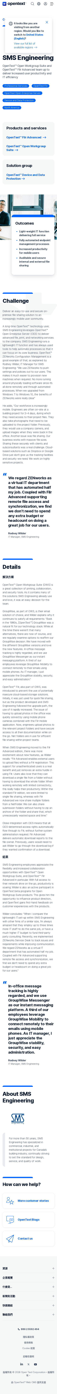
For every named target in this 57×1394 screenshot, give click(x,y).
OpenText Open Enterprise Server (22, 93)
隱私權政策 (28, 1337)
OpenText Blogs (28, 1219)
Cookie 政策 (28, 1348)
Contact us (25, 1238)
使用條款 (28, 1342)
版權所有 (7, 1372)
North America (11, 107)
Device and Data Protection (19, 100)
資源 (5, 1268)
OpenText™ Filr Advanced (24, 137)
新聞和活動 (9, 1296)
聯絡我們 (8, 1314)
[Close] (47, 22)
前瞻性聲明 (28, 1356)
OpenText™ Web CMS (25, 1382)
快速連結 (8, 1305)
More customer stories (33, 1200)
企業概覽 (8, 1277)
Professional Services (15, 85)
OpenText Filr (41, 85)
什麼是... (7, 1286)
